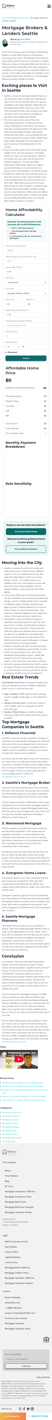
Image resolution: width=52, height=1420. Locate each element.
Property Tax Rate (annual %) (17, 310)
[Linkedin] (32, 1409)
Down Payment (11, 342)
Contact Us (13, 1416)
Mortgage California (10, 1116)
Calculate (26, 358)
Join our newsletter (13, 1354)
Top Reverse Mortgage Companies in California (22, 1086)
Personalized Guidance (26, 549)
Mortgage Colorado (10, 1119)
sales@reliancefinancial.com (14, 776)
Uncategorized (8, 1141)
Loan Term (10, 278)
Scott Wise (25, 39)
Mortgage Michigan (10, 1127)
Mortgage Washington (19, 18)
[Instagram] (20, 1409)
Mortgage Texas (9, 1130)
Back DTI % (31, 300)
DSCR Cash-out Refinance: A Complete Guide (22, 1082)
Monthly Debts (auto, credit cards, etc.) (21, 257)
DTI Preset (10, 289)
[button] (47, 6)
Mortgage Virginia (10, 1134)
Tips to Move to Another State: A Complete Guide (24, 1100)
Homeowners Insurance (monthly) (19, 321)
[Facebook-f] (24, 1409)
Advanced (12, 352)
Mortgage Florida (9, 1123)
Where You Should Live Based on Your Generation (24, 1096)
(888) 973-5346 (39, 1416)
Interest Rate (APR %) (14, 267)
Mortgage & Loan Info (11, 1112)
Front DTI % (10, 300)
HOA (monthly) (11, 332)
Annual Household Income (16, 246)
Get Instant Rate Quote (26, 531)
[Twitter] (28, 1409)
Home (4, 18)
